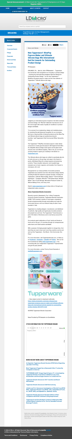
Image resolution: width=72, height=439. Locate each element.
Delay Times (40, 415)
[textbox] (43, 26)
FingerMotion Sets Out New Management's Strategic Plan (36, 33)
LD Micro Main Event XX (19, 11)
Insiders (9, 70)
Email (44, 45)
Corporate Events (12, 49)
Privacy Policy (34, 435)
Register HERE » (36, 4)
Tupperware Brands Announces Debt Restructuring (41, 384)
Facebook (33, 239)
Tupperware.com (33, 153)
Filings (9, 52)
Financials (10, 56)
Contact (46, 8)
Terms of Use (27, 418)
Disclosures (23, 435)
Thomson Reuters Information (29, 432)
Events (19, 8)
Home (7, 8)
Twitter (54, 239)
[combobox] (42, 26)
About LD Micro (35, 8)
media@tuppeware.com (35, 251)
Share (61, 45)
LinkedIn (46, 239)
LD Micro (11, 430)
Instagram (40, 239)
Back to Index (11, 40)
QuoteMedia (43, 413)
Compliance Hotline (46, 435)
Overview (9, 45)
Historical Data (11, 59)
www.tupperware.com (39, 186)
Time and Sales (11, 67)
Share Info (10, 63)
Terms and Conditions (10, 435)
